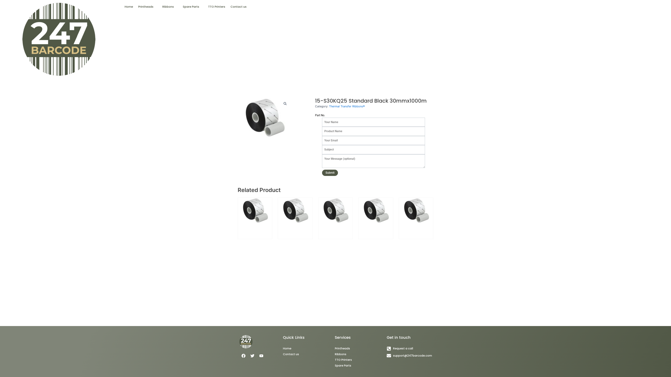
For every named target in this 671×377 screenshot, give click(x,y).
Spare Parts (191, 7)
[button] (148, 7)
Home (129, 7)
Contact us (238, 7)
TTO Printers (216, 7)
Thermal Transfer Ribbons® (347, 106)
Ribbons (168, 7)
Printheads (145, 7)
